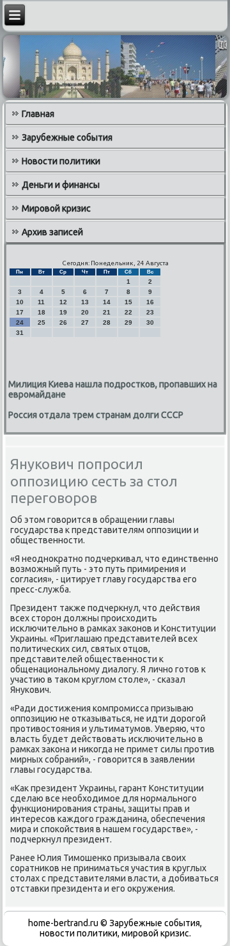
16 (150, 302)
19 (63, 312)
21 (107, 312)
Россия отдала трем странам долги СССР (95, 415)
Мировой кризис (56, 208)
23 (150, 312)
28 (107, 322)
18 (41, 312)
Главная (38, 114)
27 (85, 322)
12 (63, 302)
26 (63, 322)
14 (107, 302)
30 (150, 322)
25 (41, 322)
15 (128, 302)
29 (128, 322)
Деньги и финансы (61, 185)
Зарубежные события (67, 137)
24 (20, 322)
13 (85, 302)
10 (20, 302)
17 (20, 312)
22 (128, 312)
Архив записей (52, 232)
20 (85, 312)
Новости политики (61, 161)
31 (20, 332)
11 (41, 302)
